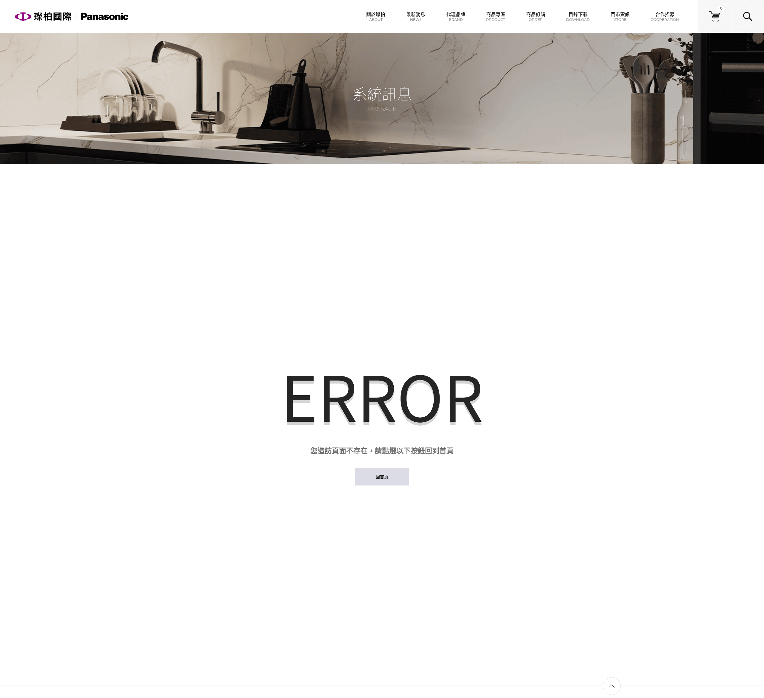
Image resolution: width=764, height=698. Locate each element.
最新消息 (415, 16)
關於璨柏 (375, 16)
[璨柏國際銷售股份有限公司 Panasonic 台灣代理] (71, 16)
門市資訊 (620, 16)
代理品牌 (455, 16)
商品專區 (495, 16)
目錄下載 (578, 16)
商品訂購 (535, 16)
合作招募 (665, 16)
